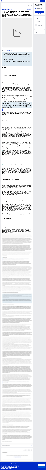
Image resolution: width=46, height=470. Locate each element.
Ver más (39, 27)
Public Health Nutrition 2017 (8, 50)
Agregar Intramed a (29, 9)
